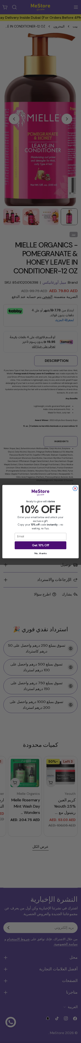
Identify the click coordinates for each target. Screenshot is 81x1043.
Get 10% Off (40, 545)
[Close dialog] (75, 488)
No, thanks (40, 553)
